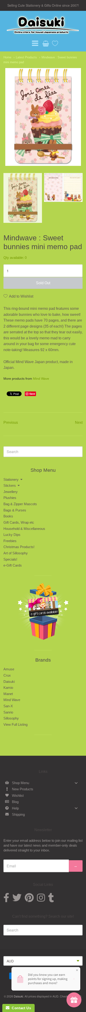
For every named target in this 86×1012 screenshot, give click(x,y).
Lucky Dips (11, 535)
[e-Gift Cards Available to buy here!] (43, 613)
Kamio (8, 688)
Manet (8, 694)
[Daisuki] (43, 24)
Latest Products (26, 57)
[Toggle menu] (76, 783)
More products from (26, 378)
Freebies (10, 541)
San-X (8, 706)
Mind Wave (41, 378)
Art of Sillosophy (15, 553)
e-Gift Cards (12, 565)
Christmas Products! (18, 547)
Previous (10, 422)
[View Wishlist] (53, 42)
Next (79, 422)
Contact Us (20, 1008)
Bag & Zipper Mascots (20, 504)
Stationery (11, 479)
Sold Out (43, 283)
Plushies (9, 498)
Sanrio (8, 712)
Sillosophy (11, 718)
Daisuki (9, 682)
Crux (7, 675)
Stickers (9, 485)
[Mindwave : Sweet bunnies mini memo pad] (22, 198)
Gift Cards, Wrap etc (18, 522)
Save (32, 393)
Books (8, 516)
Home (7, 57)
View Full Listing (15, 724)
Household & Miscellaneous (24, 529)
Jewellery (10, 492)
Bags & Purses (14, 510)
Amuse (8, 669)
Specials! (10, 559)
